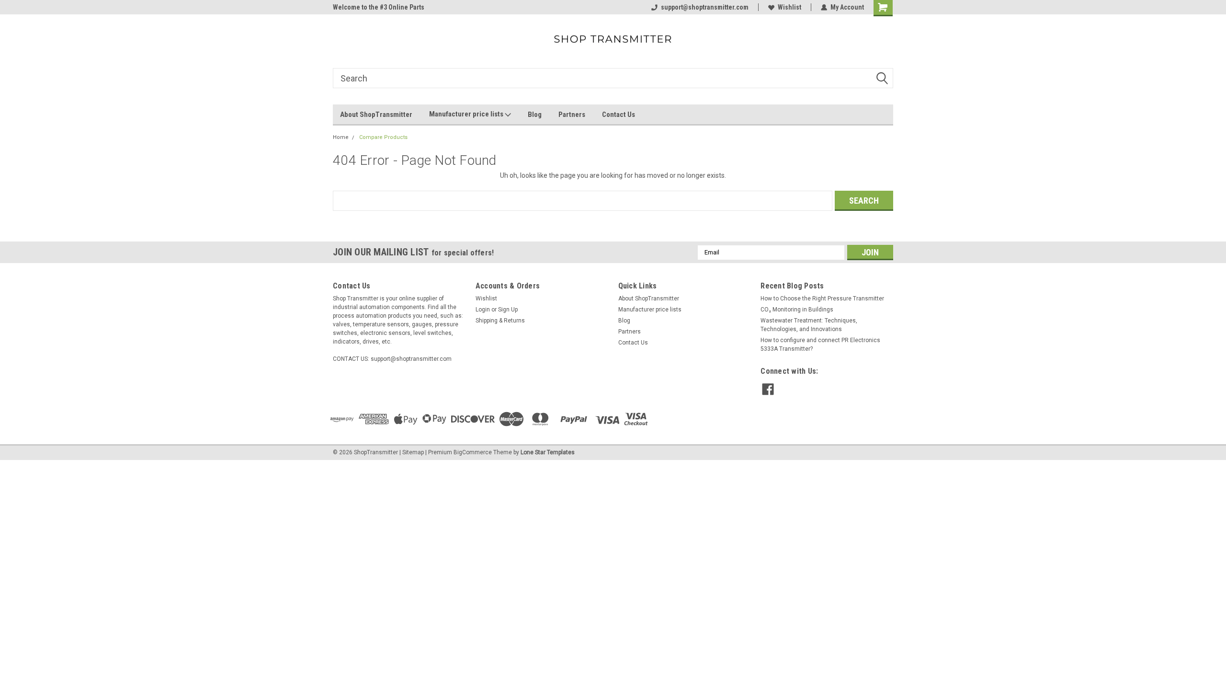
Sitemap (413, 452)
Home (341, 137)
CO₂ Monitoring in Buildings (797, 309)
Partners (571, 114)
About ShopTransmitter (376, 114)
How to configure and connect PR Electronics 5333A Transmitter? (820, 344)
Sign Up (508, 309)
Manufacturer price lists (467, 114)
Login (483, 309)
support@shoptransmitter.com (705, 7)
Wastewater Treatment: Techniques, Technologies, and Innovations (809, 325)
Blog (535, 114)
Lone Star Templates (548, 452)
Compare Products (383, 137)
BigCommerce (473, 452)
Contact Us (618, 114)
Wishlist (789, 7)
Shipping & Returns (500, 320)
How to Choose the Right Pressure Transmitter (822, 298)
